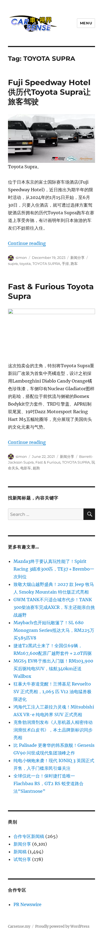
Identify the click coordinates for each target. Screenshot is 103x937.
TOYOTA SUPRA (46, 263)
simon (21, 257)
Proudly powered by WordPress (62, 926)
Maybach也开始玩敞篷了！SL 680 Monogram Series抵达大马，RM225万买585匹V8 (53, 630)
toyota (25, 263)
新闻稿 (20, 851)
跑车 (74, 263)
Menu (86, 23)
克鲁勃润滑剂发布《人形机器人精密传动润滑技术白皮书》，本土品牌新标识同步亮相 (53, 729)
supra (13, 263)
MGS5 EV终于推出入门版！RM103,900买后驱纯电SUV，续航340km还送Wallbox (53, 668)
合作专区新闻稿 (28, 836)
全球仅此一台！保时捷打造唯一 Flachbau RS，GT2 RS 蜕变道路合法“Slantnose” (48, 783)
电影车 (25, 468)
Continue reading (27, 243)
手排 (65, 263)
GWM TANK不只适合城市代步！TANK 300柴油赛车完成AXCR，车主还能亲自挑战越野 (54, 607)
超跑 (36, 468)
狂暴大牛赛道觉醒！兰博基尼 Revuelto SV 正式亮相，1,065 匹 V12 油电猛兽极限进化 (52, 691)
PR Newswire (27, 904)
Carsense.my (19, 926)
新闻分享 (77, 257)
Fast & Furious (47, 462)
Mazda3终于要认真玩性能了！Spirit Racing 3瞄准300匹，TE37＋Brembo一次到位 (53, 569)
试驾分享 (22, 859)
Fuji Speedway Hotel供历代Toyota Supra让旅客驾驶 (49, 92)
